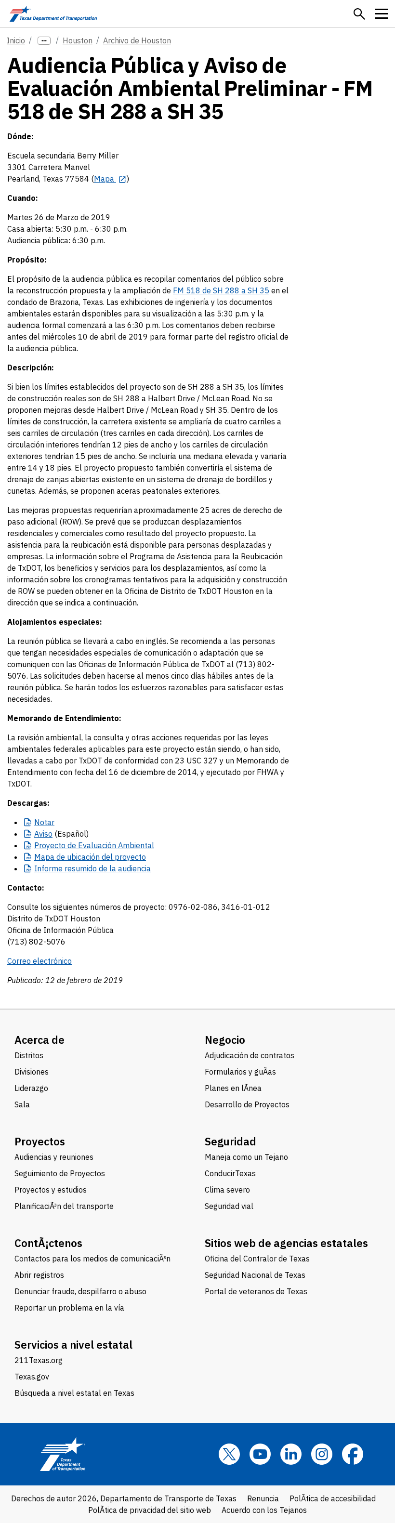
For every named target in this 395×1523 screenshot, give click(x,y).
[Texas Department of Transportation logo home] (53, 13)
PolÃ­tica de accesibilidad (333, 1498)
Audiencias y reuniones (53, 1157)
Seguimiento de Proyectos (59, 1173)
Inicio (16, 40)
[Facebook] (352, 1454)
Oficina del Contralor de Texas (257, 1258)
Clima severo (227, 1190)
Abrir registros (39, 1275)
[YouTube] (260, 1454)
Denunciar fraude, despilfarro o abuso (80, 1291)
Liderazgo (31, 1088)
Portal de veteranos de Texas (256, 1291)
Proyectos (39, 1141)
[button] (359, 14)
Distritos (28, 1055)
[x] (229, 1454)
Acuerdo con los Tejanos (264, 1510)
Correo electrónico (39, 961)
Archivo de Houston (137, 40)
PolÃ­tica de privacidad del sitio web (149, 1510)
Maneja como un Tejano (246, 1157)
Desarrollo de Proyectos (247, 1104)
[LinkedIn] (291, 1454)
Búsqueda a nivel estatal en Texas (74, 1393)
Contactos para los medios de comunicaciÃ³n (92, 1258)
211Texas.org (38, 1360)
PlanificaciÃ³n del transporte (64, 1206)
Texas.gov (31, 1376)
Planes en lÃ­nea (233, 1088)
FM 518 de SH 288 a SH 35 (221, 290)
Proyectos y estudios (50, 1190)
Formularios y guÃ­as (240, 1072)
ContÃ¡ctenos (48, 1243)
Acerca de (39, 1040)
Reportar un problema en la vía (69, 1308)
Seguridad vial (229, 1206)
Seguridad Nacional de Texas (255, 1275)
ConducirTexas (230, 1173)
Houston (77, 40)
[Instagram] (321, 1454)
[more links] (44, 41)
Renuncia (263, 1498)
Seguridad (230, 1141)
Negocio (225, 1040)
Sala (22, 1104)
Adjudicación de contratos (249, 1055)
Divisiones (31, 1072)
